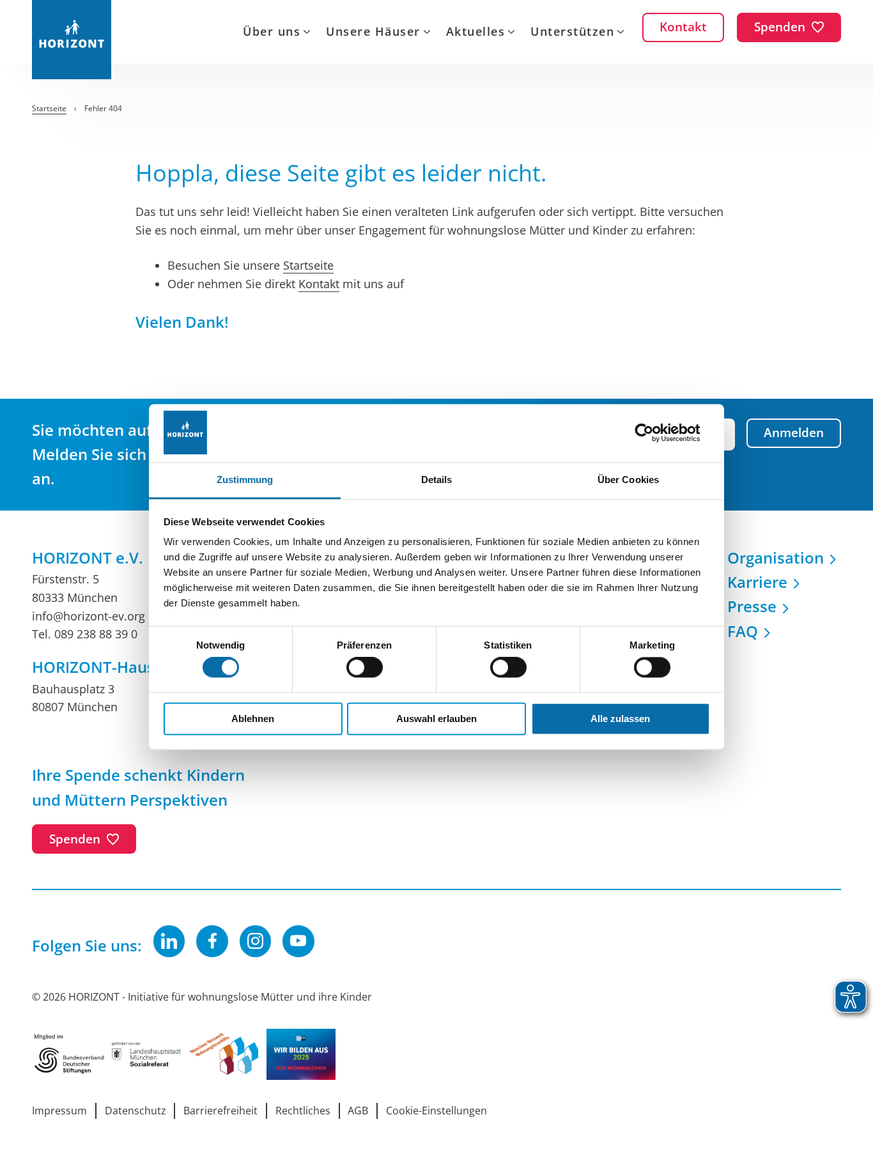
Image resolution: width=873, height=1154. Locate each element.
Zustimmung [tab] (245, 479)
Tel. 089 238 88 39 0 (84, 634)
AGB (358, 1111)
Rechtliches (302, 1111)
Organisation (775, 557)
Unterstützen (572, 33)
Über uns (271, 33)
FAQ (742, 631)
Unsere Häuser (373, 33)
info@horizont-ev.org (88, 616)
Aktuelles (476, 33)
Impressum (59, 1111)
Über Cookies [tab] (628, 479)
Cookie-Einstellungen (436, 1111)
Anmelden (794, 432)
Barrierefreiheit (220, 1111)
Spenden (74, 839)
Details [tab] (436, 479)
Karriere (757, 581)
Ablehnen (252, 718)
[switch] (364, 668)
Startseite (308, 265)
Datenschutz (135, 1111)
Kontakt (318, 283)
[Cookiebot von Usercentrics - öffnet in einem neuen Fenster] (654, 433)
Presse (751, 606)
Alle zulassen (620, 718)
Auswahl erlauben (436, 718)
